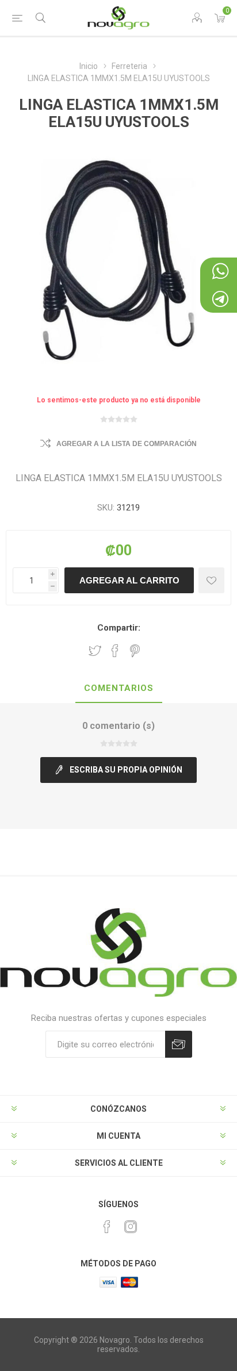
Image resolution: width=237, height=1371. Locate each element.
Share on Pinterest (135, 650)
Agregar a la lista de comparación (126, 444)
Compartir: (118, 628)
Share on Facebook (115, 650)
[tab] (118, 688)
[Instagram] (130, 1227)
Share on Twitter (95, 650)
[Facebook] (107, 1227)
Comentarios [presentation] (119, 688)
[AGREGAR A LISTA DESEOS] (211, 580)
